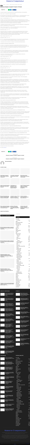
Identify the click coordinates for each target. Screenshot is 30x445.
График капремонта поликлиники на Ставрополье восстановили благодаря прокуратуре (25, 321)
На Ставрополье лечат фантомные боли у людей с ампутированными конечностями (9, 377)
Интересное (18, 383)
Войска (18, 374)
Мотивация (18, 258)
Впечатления (19, 250)
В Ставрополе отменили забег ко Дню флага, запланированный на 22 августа (9, 400)
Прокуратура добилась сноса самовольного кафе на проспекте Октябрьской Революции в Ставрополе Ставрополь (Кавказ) (9, 304)
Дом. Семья (17, 224)
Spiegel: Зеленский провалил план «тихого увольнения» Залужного (5, 186)
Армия (17, 373)
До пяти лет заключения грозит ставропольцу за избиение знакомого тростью (25, 330)
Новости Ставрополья (15, 1)
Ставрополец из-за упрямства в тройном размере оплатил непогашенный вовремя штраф (25, 299)
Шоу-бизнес (17, 425)
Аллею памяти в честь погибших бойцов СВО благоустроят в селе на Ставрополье (9, 373)
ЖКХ (16, 366)
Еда (17, 239)
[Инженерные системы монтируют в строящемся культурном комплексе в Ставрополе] (2, 405)
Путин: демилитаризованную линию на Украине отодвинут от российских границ (5, 207)
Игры (17, 382)
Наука (17, 390)
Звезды (17, 229)
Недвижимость (19, 392)
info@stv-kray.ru (17, 440)
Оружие (17, 274)
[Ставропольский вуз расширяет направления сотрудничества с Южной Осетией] (2, 387)
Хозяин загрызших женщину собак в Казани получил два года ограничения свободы (25, 326)
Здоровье (18, 242)
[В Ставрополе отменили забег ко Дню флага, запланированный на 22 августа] (2, 400)
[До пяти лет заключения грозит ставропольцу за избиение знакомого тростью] (18, 330)
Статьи (17, 281)
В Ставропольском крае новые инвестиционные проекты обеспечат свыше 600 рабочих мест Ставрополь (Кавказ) (9, 336)
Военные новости (18, 223)
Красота (18, 247)
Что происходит (18, 285)
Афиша (17, 221)
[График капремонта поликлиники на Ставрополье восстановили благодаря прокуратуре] (18, 321)
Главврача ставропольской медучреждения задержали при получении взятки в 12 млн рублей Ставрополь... (7, 284)
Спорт (17, 267)
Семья (17, 365)
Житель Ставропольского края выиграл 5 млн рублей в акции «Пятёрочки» (24, 335)
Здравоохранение (18, 230)
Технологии (18, 268)
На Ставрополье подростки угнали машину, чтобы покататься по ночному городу (25, 303)
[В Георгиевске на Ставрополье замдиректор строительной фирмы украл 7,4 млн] (18, 344)
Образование (18, 256)
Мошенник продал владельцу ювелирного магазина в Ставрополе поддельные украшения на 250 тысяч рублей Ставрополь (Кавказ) (9, 325)
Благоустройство (18, 222)
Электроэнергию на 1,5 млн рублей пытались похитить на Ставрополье (25, 339)
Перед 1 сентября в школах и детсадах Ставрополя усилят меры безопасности (25, 317)
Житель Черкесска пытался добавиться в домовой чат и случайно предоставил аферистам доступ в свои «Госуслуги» (25, 294)
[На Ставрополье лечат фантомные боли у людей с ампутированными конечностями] (2, 377)
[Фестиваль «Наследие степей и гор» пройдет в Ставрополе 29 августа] (2, 396)
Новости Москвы (19, 255)
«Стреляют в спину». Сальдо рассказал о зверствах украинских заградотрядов (14, 197)
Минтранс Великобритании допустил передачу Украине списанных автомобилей (4, 197)
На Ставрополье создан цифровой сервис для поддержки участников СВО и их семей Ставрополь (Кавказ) (9, 347)
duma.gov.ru (4, 147)
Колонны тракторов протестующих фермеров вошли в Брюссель (24, 197)
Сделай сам (17, 417)
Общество (18, 257)
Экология (18, 409)
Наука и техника (19, 391)
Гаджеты (18, 408)
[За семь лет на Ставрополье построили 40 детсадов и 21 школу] (2, 358)
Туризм (17, 282)
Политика (2, 5)
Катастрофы (19, 264)
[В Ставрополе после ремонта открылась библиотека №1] (2, 392)
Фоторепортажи (18, 284)
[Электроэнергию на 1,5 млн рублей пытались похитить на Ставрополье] (18, 339)
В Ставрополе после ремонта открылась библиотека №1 (9, 391)
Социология (18, 266)
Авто (16, 357)
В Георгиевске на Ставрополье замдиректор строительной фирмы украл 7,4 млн (25, 344)
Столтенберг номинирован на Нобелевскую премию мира (14, 176)
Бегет (19, 443)
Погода (18, 259)
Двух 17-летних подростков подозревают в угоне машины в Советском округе (25, 308)
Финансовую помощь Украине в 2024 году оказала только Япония (24, 176)
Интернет (17, 231)
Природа (17, 276)
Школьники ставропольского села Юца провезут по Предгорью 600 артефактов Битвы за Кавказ (9, 409)
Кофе (16, 232)
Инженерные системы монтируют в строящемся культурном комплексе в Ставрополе (9, 405)
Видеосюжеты (19, 238)
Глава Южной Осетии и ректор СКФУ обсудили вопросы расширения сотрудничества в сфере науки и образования (9, 368)
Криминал (18, 248)
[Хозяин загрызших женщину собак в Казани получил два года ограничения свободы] (18, 326)
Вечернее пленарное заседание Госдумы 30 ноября (15, 155)
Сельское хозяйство (19, 265)
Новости (17, 233)
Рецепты (18, 240)
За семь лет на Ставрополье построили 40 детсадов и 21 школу (9, 358)
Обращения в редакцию (19, 273)
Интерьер (18, 364)
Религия (17, 416)
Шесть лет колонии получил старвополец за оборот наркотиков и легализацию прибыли (25, 312)
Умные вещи (17, 283)
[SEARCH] (29, 214)
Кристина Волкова (8, 161)
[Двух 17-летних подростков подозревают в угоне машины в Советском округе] (18, 308)
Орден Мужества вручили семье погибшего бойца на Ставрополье (4, 176)
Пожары (18, 399)
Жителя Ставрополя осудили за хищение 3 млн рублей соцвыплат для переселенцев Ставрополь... (7, 228)
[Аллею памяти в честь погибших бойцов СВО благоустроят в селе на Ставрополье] (2, 373)
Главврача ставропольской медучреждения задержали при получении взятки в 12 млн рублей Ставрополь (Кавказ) (9, 314)
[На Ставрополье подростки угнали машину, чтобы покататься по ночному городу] (18, 304)
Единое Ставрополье (19, 241)
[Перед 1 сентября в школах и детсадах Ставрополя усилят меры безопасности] (18, 317)
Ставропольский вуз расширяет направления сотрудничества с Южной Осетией (9, 387)
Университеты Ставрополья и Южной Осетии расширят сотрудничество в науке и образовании (9, 382)
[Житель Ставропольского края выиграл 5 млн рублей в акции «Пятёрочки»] (18, 335)
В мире (17, 375)
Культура (18, 249)
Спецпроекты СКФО (18, 418)
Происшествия (19, 401)
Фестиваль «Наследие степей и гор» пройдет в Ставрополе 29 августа (9, 396)
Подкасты (17, 275)
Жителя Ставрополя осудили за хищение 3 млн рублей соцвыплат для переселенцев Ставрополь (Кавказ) (9, 294)
